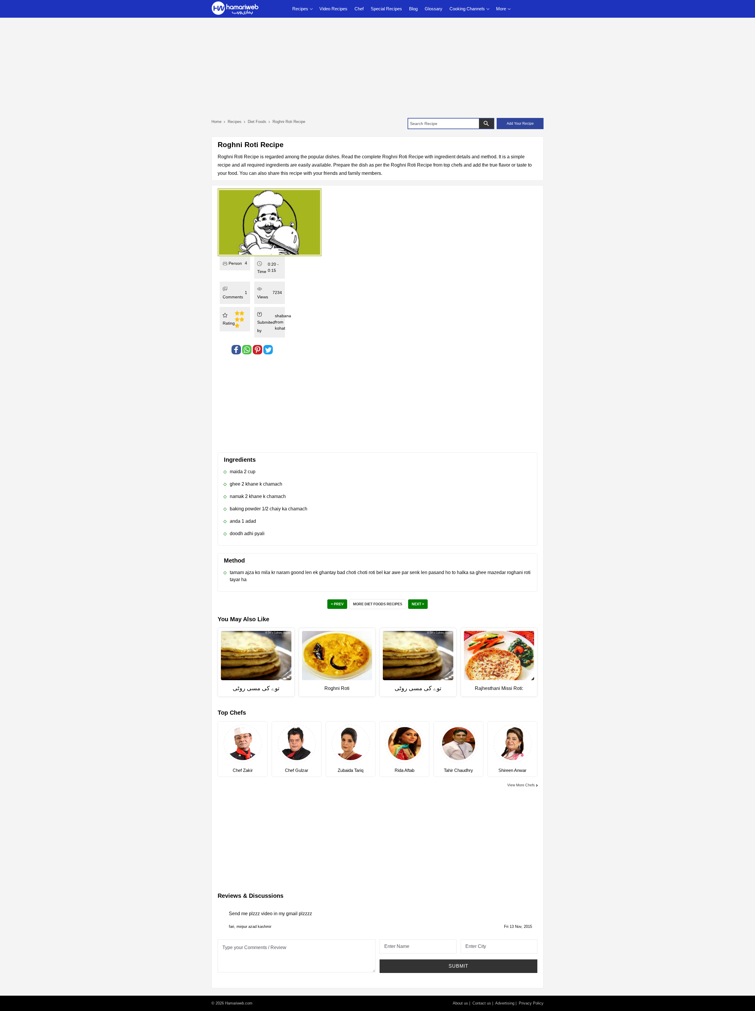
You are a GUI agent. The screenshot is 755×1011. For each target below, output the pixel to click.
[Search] (486, 124)
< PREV (337, 604)
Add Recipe (520, 123)
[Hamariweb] (235, 8)
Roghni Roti (336, 688)
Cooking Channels (467, 8)
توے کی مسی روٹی (256, 688)
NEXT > (418, 604)
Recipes (300, 8)
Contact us (481, 1003)
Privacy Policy (531, 1003)
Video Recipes (333, 8)
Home (216, 121)
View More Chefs (521, 785)
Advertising (504, 1003)
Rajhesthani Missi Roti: (499, 688)
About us (460, 1003)
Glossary (433, 8)
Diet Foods (257, 121)
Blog (413, 8)
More (501, 8)
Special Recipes (386, 8)
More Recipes (377, 604)
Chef (359, 8)
